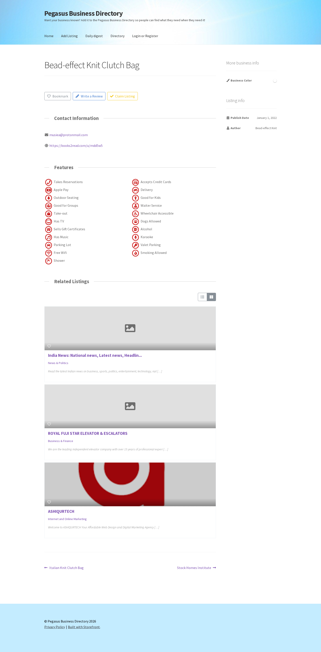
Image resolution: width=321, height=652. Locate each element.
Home (49, 36)
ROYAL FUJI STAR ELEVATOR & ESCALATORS (88, 433)
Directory (117, 36)
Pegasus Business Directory (83, 13)
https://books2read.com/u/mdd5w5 (76, 145)
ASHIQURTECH (61, 511)
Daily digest (94, 36)
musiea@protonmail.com (68, 135)
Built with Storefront (84, 627)
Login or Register (145, 36)
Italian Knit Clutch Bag (66, 568)
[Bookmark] (49, 346)
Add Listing (69, 36)
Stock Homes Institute (194, 568)
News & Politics (58, 363)
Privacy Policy (54, 627)
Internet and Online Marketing (67, 519)
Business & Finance (60, 441)
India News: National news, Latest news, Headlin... (95, 355)
